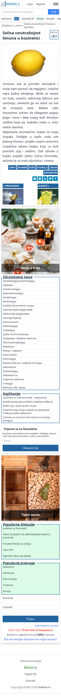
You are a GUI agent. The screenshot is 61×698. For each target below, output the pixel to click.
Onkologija (9, 330)
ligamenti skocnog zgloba (17, 555)
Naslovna (6, 18)
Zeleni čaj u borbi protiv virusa (19, 405)
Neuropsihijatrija (12, 317)
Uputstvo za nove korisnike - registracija (25, 397)
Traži (53, 12)
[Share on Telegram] (40, 178)
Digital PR (30, 674)
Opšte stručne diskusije (16, 334)
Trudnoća (8, 585)
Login (30, 4)
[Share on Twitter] (50, 178)
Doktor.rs (9, 25)
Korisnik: (8, 598)
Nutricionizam (10, 321)
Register (40, 4)
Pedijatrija (8, 346)
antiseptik (50, 172)
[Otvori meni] (56, 3)
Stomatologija (10, 371)
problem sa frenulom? (15, 528)
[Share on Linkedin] (45, 178)
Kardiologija (9, 301)
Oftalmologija (10, 326)
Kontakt (50, 18)
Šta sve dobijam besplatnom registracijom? (30, 639)
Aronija (7, 591)
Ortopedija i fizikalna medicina (19, 338)
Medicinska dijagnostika (16, 313)
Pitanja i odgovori (12, 350)
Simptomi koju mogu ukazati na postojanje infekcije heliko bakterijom (26, 411)
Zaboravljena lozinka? (46, 625)
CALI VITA (8, 549)
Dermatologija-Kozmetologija (19, 280)
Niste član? (30, 630)
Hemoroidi (8, 572)
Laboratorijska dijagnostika (17, 309)
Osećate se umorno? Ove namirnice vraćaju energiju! (26, 419)
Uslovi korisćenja (30, 661)
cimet (12, 167)
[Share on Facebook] (55, 178)
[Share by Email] (34, 178)
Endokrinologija (11, 289)
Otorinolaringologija (14, 342)
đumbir (22, 167)
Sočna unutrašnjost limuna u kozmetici (39, 25)
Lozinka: (8, 607)
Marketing (30, 667)
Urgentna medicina (13, 379)
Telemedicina (10, 375)
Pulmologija (9, 358)
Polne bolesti (10, 354)
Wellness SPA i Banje (14, 387)
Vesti (16, 18)
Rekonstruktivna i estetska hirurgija (22, 363)
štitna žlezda (10, 579)
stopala (42, 167)
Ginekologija (9, 297)
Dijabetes (8, 285)
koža (32, 167)
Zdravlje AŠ (28, 18)
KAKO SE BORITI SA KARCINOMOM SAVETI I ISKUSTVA (26, 536)
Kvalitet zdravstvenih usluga (18, 305)
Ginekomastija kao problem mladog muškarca (28, 401)
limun (53, 167)
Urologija (8, 383)
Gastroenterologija (13, 293)
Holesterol (8, 566)
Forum (40, 18)
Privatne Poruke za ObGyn (17, 543)
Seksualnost (9, 367)
